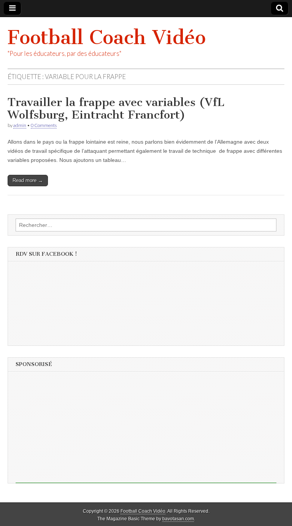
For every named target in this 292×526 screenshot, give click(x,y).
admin (19, 125)
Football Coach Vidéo (107, 37)
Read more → (28, 180)
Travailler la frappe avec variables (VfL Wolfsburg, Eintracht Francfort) (116, 108)
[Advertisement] (146, 430)
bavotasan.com (178, 518)
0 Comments (44, 125)
